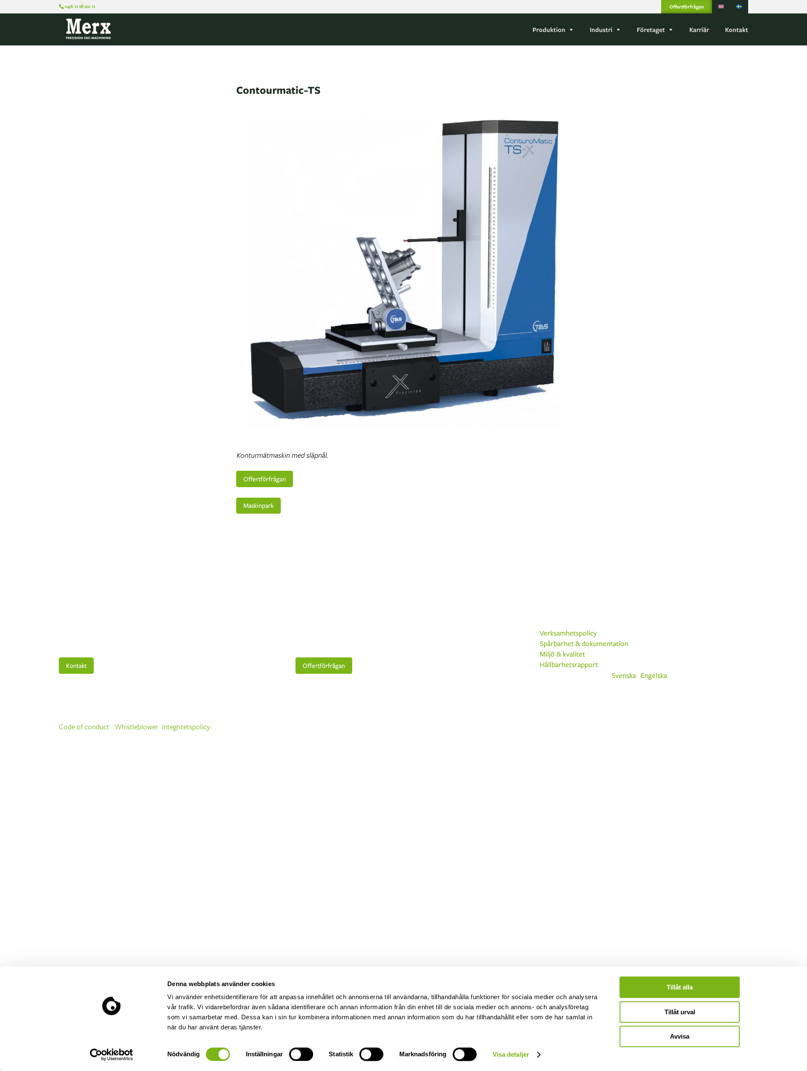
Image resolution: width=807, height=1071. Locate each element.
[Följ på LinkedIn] (741, 727)
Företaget (651, 30)
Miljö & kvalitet (562, 654)
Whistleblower (136, 726)
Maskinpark (258, 505)
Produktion (549, 30)
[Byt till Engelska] (721, 6)
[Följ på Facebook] (708, 727)
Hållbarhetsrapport (569, 664)
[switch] (301, 1054)
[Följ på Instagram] (724, 727)
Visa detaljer (511, 1054)
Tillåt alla (680, 987)
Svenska (624, 675)
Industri (601, 30)
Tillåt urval (680, 1012)
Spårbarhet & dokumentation (584, 643)
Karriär (699, 30)
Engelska (654, 675)
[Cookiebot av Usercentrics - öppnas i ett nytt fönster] (111, 1054)
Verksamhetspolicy (568, 633)
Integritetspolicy (186, 726)
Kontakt (736, 30)
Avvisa (679, 1036)
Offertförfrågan (687, 6)
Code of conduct (84, 726)
